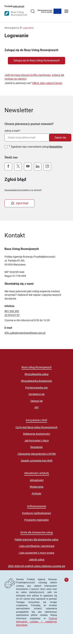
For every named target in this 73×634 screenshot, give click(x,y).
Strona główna (11, 27)
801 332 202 (11, 311)
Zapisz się (60, 137)
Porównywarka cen (36, 387)
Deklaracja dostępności (36, 433)
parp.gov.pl (18, 6)
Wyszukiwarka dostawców (36, 380)
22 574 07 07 (12, 315)
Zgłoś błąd (22, 203)
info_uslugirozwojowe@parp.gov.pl (24, 332)
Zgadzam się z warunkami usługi (37, 146)
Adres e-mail (11, 130)
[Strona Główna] (15, 13)
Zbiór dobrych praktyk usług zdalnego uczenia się (36, 566)
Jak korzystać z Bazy (36, 440)
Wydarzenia (36, 486)
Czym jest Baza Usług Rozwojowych (36, 427)
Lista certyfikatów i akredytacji (36, 546)
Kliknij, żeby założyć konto (47, 83)
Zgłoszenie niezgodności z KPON (37, 453)
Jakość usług (36, 559)
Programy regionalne (36, 519)
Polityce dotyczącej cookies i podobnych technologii (36, 621)
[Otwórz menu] (66, 11)
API (36, 407)
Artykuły (36, 493)
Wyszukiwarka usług (36, 374)
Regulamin (36, 447)
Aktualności (36, 480)
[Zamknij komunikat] (66, 580)
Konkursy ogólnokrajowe (36, 513)
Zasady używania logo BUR (36, 460)
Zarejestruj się (36, 394)
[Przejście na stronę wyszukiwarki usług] (33, 11)
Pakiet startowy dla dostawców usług (36, 539)
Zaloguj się (36, 400)
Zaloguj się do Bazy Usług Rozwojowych (36, 60)
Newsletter (56, 146)
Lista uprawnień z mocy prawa (36, 552)
